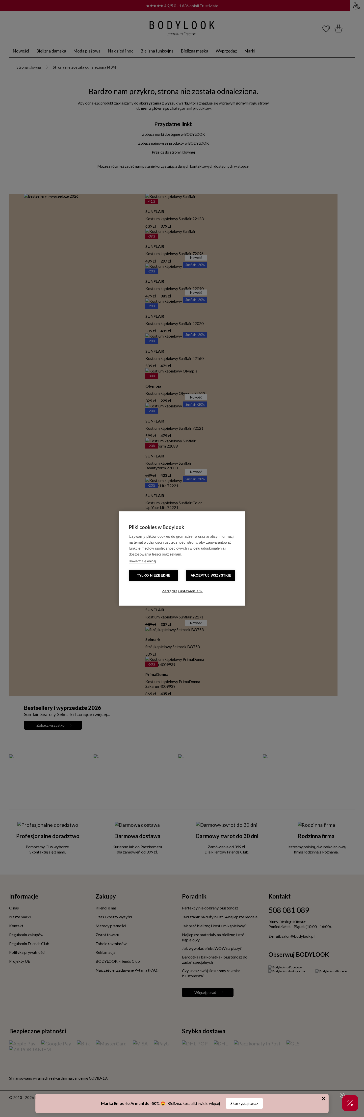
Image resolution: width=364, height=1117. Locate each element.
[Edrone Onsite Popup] (182, 558)
